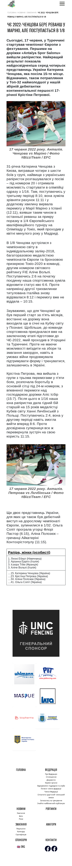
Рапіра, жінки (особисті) (29, 552)
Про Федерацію (51, 774)
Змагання (21, 813)
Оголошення (51, 777)
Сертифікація (21, 834)
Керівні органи (51, 783)
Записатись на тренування (51, 800)
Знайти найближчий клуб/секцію (51, 803)
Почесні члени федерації (51, 788)
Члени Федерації (51, 791)
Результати (20, 828)
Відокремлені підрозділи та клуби (51, 786)
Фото (21, 816)
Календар (21, 831)
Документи (51, 780)
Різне (21, 819)
